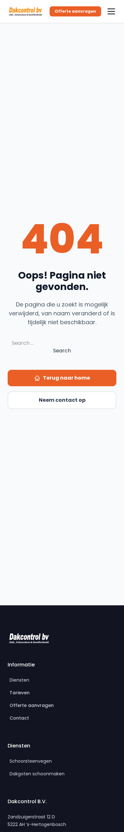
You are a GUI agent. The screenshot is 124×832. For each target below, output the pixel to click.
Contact (19, 718)
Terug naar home (66, 377)
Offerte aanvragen (75, 11)
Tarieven (20, 693)
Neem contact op (62, 400)
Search (62, 350)
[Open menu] (111, 11)
